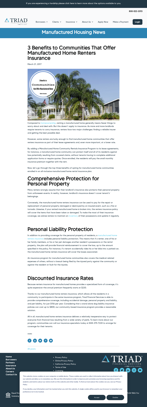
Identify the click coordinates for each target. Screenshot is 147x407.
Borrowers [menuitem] (11, 359)
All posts (32, 349)
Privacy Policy (61, 357)
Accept (96, 397)
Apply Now (103, 22)
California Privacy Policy (65, 364)
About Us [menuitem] (10, 368)
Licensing (59, 371)
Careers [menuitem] (10, 371)
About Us (86, 22)
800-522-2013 (135, 11)
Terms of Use (60, 367)
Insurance (70, 22)
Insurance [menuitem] (11, 365)
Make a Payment (121, 22)
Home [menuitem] (9, 356)
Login (137, 22)
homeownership (48, 123)
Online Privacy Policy (64, 361)
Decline (115, 397)
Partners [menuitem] (10, 362)
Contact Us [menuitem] (11, 374)
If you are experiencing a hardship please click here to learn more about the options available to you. (73, 3)
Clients (55, 22)
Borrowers (40, 22)
